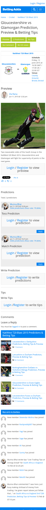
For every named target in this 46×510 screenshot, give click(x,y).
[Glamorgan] (25, 70)
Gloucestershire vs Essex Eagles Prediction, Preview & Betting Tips (27, 383)
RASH (21, 470)
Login (32, 3)
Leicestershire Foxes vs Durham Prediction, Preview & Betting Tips (27, 396)
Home (3, 17)
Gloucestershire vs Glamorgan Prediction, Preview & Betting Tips (19, 27)
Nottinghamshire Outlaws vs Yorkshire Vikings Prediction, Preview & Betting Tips (28, 369)
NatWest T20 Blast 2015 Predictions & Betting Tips (22, 334)
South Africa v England (33, 462)
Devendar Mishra (26, 417)
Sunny (22, 452)
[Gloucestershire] (9, 70)
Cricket (12, 17)
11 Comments (19, 401)
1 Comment (18, 347)
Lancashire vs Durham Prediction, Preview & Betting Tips (27, 355)
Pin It (16, 177)
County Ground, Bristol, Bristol (38, 78)
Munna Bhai (15, 204)
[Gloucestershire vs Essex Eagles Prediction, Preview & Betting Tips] (6, 387)
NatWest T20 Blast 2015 (28, 17)
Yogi (21, 431)
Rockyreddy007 (25, 424)
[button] (6, 39)
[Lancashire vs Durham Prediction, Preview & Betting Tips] (6, 358)
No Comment (19, 360)
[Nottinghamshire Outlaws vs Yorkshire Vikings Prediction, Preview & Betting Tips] (6, 371)
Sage (21, 438)
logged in (16, 326)
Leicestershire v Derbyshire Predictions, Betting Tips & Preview (27, 342)
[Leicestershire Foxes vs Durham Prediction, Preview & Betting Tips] (6, 400)
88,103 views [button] (23, 45)
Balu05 (22, 477)
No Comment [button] (8, 45)
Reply (40, 231)
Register (41, 3)
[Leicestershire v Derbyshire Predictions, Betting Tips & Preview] (6, 345)
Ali (20, 445)
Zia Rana (13, 94)
